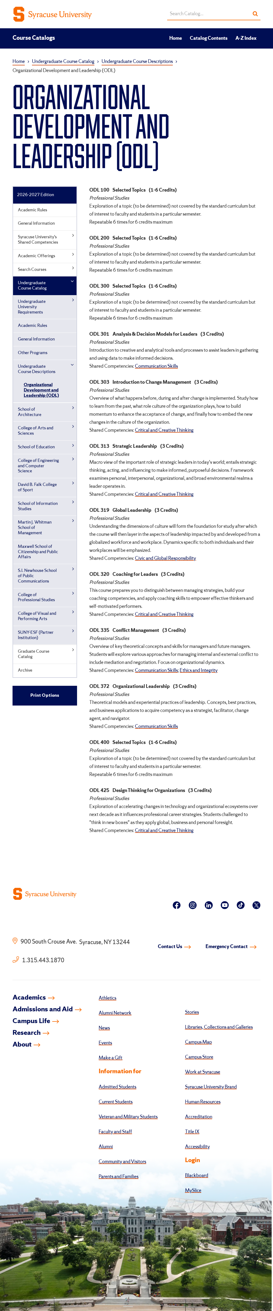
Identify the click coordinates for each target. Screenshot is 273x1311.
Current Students (116, 1102)
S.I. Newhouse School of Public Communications (37, 576)
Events (105, 1043)
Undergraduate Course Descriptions (137, 61)
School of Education (36, 447)
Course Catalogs (34, 38)
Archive (25, 670)
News (104, 1028)
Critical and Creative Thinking (164, 430)
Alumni (106, 1147)
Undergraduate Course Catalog (63, 61)
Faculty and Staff (115, 1132)
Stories (192, 1012)
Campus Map (198, 1042)
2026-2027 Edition (35, 195)
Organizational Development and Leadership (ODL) (41, 390)
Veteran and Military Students (128, 1117)
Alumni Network (115, 1013)
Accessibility (197, 1147)
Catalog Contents (208, 38)
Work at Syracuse (202, 1072)
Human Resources (202, 1102)
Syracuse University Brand (211, 1087)
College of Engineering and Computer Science (38, 466)
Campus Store (199, 1057)
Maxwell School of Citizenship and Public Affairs (38, 552)
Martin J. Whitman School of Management (34, 528)
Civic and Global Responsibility (165, 558)
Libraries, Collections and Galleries (219, 1027)
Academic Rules (32, 210)
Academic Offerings (36, 256)
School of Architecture (29, 412)
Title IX (192, 1132)
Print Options (44, 695)
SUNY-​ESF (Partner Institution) (36, 635)
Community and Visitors (122, 1162)
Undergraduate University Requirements (32, 307)
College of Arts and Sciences (35, 430)
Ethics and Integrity (199, 670)
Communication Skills (156, 366)
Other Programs (32, 353)
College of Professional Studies (36, 597)
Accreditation (198, 1117)
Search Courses (32, 269)
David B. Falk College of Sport (37, 487)
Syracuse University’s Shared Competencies (38, 239)
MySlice (193, 1190)
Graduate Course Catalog (33, 654)
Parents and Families (118, 1177)
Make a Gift (110, 1058)
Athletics (107, 998)
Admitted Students (117, 1087)
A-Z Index (245, 38)
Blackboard (196, 1176)
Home (175, 38)
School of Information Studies (38, 506)
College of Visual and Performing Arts (37, 616)
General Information (36, 223)
